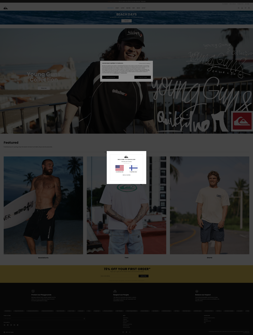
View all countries (126, 175)
